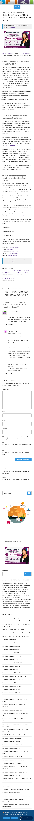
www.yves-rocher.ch (19, 202)
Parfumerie (20, 289)
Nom (3, 412)
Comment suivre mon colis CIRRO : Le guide (13, 629)
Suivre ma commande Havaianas (10, 643)
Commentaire (6, 389)
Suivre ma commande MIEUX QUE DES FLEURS (14, 772)
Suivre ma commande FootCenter (11, 741)
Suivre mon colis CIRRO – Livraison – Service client (15, 789)
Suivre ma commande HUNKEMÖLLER (12, 686)
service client (9, 294)
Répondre (10, 324)
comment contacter (11, 291)
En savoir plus (12, 27)
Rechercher (5, 570)
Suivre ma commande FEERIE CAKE (11, 738)
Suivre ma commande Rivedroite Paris (12, 659)
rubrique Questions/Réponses (18, 210)
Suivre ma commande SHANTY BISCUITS (13, 760)
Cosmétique (13, 289)
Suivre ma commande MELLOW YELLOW (12, 679)
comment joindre (23, 291)
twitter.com (10, 249)
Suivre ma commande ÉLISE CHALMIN (12, 763)
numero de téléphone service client (16, 292)
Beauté (7, 289)
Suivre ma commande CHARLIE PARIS (12, 745)
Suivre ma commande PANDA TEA (11, 775)
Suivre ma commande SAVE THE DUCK (12, 663)
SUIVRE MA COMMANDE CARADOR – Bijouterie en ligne (16, 735)
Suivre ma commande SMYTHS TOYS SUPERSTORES (16, 796)
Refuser (14, 818)
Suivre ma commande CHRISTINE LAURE (13, 696)
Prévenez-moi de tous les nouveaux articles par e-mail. (15, 453)
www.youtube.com (13, 253)
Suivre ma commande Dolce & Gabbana (12, 683)
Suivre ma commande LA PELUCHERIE (12, 756)
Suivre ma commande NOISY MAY (11, 689)
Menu (17, 6)
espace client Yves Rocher (12, 145)
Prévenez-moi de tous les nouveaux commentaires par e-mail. (16, 445)
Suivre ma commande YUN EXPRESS (11, 792)
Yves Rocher (26, 53)
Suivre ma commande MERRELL (10, 669)
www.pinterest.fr (12, 255)
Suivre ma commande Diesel (9, 639)
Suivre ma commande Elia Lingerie (11, 748)
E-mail (4, 420)
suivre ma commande (19, 12)
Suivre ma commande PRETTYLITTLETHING (14, 676)
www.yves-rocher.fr (19, 216)
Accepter (6, 818)
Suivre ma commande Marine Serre (11, 656)
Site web (4, 428)
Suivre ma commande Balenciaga (11, 666)
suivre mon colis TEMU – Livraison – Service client (15, 636)
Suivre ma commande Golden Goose (11, 649)
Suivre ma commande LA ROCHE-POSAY (12, 710)
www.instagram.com (14, 251)
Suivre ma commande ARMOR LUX (11, 693)
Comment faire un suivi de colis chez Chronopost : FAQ (16, 633)
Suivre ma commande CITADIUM (10, 653)
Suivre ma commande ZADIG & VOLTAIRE (13, 673)
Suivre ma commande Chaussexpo (11, 646)
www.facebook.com (13, 247)
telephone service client (18, 295)
